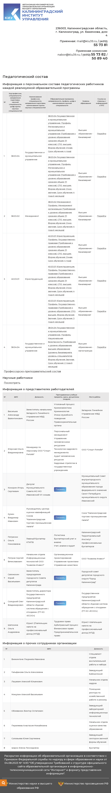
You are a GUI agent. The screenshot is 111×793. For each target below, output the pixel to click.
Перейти (101, 134)
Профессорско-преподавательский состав (32, 371)
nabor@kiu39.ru (69, 54)
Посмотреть (12, 382)
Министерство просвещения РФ (86, 783)
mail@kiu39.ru (87, 41)
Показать (60, 489)
